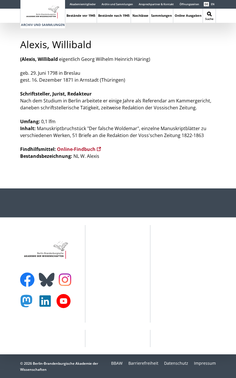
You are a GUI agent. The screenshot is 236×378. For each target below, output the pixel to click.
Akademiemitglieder (83, 4)
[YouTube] (65, 304)
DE (206, 4)
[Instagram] (66, 279)
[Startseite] (42, 11)
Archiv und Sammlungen (117, 4)
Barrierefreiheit (143, 363)
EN (212, 4)
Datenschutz (176, 363)
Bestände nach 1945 (114, 15)
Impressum (205, 363)
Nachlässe (140, 15)
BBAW (117, 363)
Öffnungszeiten (189, 4)
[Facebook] (28, 276)
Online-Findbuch (77, 149)
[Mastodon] (28, 304)
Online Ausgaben (188, 15)
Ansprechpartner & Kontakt (156, 4)
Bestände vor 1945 (80, 15)
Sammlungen (161, 15)
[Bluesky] (48, 276)
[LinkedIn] (46, 304)
